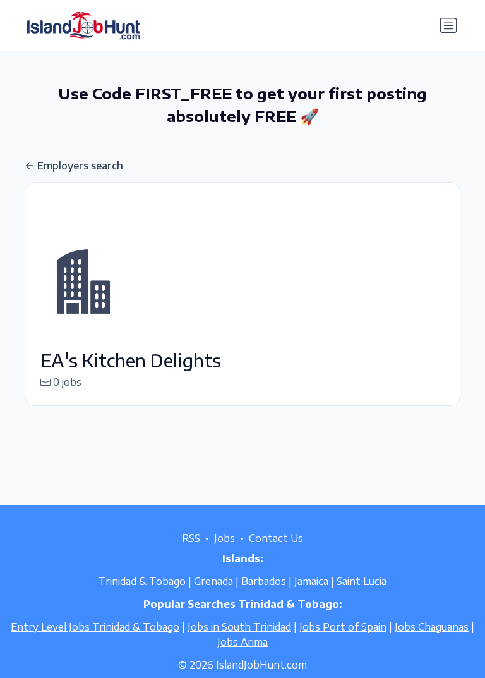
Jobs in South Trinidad (239, 626)
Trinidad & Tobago (142, 581)
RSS (191, 538)
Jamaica (311, 581)
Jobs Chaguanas (432, 626)
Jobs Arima (242, 642)
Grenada (213, 581)
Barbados (263, 581)
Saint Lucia (361, 581)
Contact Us (276, 538)
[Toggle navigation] (448, 25)
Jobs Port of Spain (342, 626)
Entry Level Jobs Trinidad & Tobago (95, 626)
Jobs (224, 538)
